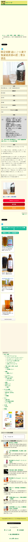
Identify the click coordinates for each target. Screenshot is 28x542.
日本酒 (6, 367)
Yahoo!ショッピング (14, 200)
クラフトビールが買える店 (13, 360)
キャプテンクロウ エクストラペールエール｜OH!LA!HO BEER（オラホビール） (7, 249)
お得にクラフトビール (12, 363)
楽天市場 (14, 204)
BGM (6, 406)
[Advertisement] (14, 20)
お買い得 (7, 399)
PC (6, 394)
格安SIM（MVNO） (9, 392)
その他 (5, 405)
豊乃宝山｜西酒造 (13, 442)
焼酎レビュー (21, 35)
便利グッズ (7, 384)
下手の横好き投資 (9, 401)
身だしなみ (7, 385)
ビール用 (8, 530)
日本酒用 (21, 530)
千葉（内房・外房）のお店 (11, 366)
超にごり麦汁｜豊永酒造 (9, 196)
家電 (6, 382)
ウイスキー (7, 375)
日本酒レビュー (10, 369)
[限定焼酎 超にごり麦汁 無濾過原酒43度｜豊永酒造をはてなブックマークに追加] (2, 49)
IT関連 (5, 409)
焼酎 (15, 35)
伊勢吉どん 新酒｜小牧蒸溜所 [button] (10, 232)
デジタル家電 (7, 389)
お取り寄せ (9, 378)
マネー (5, 398)
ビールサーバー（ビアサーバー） (14, 359)
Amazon (14, 208)
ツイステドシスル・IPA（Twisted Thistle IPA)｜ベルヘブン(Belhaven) (7, 313)
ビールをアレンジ (11, 362)
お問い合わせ (15, 538)
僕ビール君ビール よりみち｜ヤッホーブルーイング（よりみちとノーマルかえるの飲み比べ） (7, 288)
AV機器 (7, 395)
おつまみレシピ (10, 380)
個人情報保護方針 (14, 534)
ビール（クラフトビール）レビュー (15, 357)
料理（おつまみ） (9, 377)
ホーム (3, 35)
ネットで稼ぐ (8, 402)
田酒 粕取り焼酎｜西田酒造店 (16, 470)
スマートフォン (9, 391)
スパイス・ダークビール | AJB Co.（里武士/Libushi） (7, 273)
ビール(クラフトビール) (10, 356)
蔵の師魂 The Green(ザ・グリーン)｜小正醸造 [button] (14, 228)
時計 (8, 387)
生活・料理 (9, 35)
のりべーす (9, 2)
